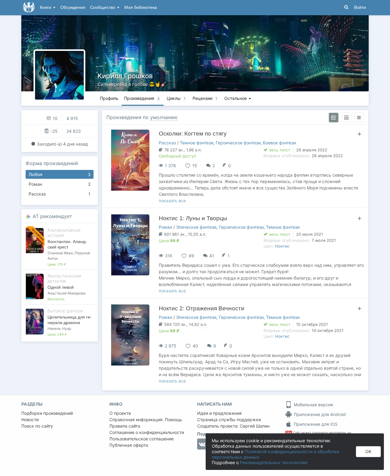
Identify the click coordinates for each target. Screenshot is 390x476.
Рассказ (59, 193)
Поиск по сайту (37, 425)
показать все (172, 200)
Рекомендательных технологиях (274, 462)
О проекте (120, 413)
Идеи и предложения (219, 413)
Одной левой (61, 287)
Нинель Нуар (59, 328)
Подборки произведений (47, 413)
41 (211, 255)
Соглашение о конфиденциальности (146, 432)
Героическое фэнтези (238, 142)
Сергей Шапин (255, 425)
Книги (46, 7)
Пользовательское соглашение (141, 438)
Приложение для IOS (315, 424)
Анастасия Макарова (67, 293)
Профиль (109, 98)
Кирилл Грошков (125, 76)
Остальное (236, 98)
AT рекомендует (52, 216)
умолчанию (164, 117)
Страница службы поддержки (229, 419)
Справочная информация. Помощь (145, 419)
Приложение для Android (319, 414)
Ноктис (282, 246)
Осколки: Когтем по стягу (193, 133)
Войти (360, 7)
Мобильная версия (312, 404)
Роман (59, 184)
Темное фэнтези (196, 142)
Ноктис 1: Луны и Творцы (193, 218)
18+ (288, 432)
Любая (59, 174)
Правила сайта (124, 425)
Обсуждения (72, 7)
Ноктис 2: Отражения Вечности (201, 308)
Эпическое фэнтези (196, 227)
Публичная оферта (128, 445)
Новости (30, 419)
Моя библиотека (140, 7)
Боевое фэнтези (279, 142)
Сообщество (103, 7)
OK (368, 451)
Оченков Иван (60, 253)
